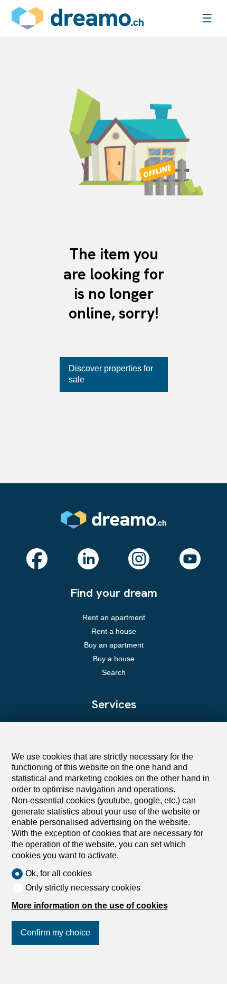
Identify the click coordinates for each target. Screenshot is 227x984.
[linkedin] (88, 558)
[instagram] (138, 558)
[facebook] (37, 558)
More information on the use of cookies (90, 905)
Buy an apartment (114, 645)
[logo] (78, 18)
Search (114, 672)
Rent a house (113, 631)
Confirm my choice (55, 932)
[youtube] (190, 558)
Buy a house (114, 658)
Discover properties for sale (111, 374)
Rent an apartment (113, 617)
